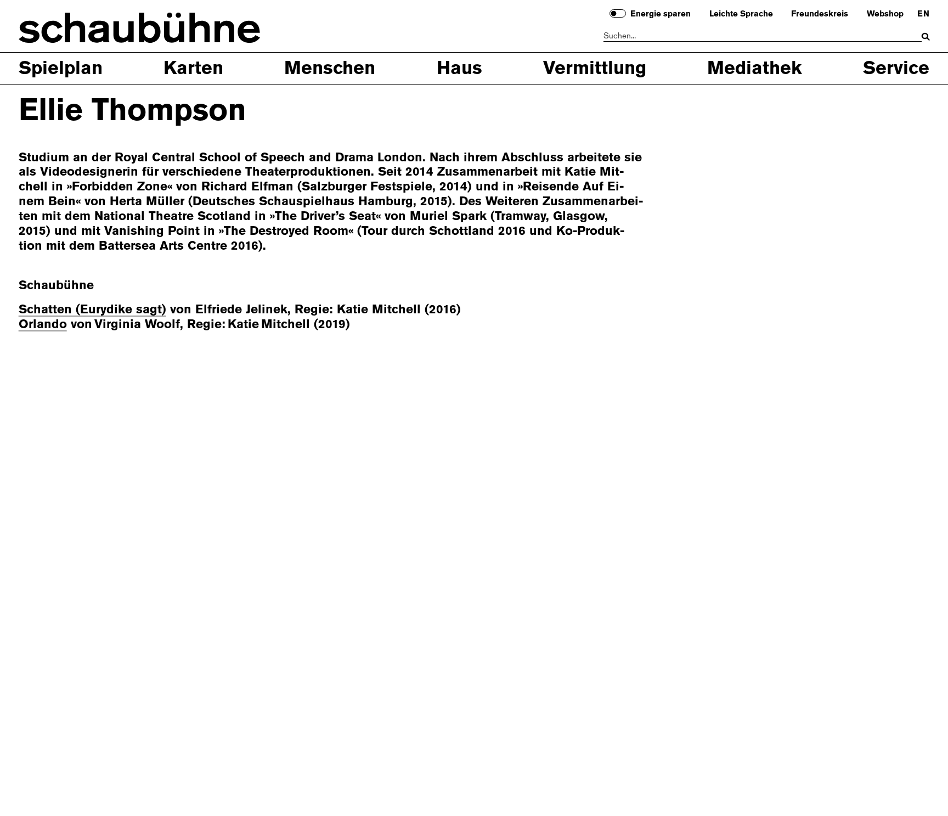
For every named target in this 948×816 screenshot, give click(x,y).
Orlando (43, 324)
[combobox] (762, 36)
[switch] (618, 13)
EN (923, 14)
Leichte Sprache (741, 14)
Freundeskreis (819, 14)
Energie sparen (660, 14)
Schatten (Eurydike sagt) (92, 309)
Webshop (885, 14)
